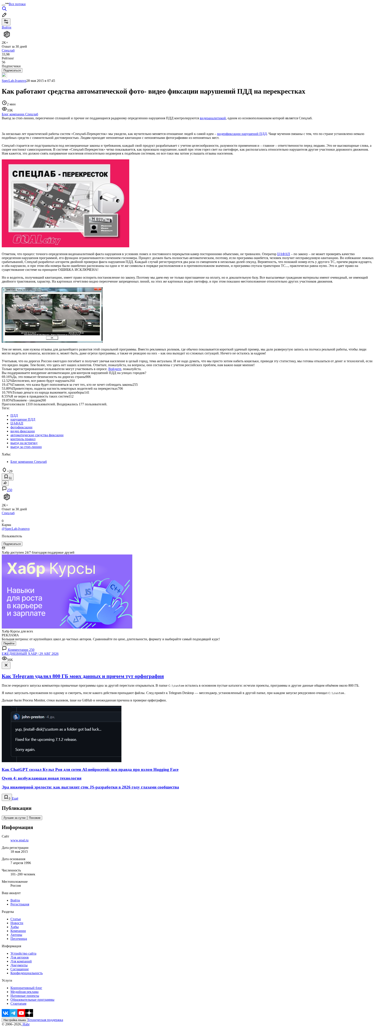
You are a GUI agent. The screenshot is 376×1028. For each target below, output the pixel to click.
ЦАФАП (283, 254)
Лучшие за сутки (14, 817)
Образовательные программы (32, 999)
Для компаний (21, 961)
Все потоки (17, 4)
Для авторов (19, 957)
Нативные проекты (24, 996)
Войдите (114, 369)
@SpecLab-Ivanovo (16, 529)
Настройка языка (14, 1020)
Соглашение (19, 969)
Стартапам (18, 1003)
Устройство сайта (23, 953)
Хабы (14, 927)
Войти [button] (6, 27)
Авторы (16, 935)
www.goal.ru (19, 840)
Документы (19, 965)
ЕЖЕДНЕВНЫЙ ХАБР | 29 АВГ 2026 (30, 654)
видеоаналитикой (213, 118)
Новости (16, 923)
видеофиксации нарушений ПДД (242, 134)
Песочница (18, 938)
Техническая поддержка (45, 1020)
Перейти (8, 643)
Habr (26, 1024)
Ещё (15, 798)
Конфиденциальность (26, 973)
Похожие (34, 817)
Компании (18, 931)
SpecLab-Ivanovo (14, 81)
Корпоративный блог (26, 988)
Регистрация (19, 904)
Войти (15, 900)
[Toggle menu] (3, 5)
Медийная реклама (24, 992)
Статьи (15, 919)
